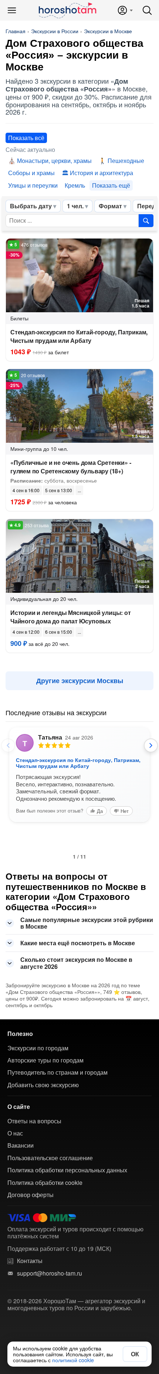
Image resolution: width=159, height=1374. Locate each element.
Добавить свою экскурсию (43, 1085)
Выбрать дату (31, 206)
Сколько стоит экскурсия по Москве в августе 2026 (76, 962)
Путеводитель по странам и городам (57, 1072)
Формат (110, 206)
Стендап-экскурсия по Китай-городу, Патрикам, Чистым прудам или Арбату (79, 336)
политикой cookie (73, 1360)
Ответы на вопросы (34, 1121)
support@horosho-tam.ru (49, 1273)
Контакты (30, 1261)
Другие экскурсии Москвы (79, 680)
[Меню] (12, 10)
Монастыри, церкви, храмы (54, 160)
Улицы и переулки (33, 185)
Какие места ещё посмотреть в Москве (77, 943)
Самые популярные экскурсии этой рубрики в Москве (86, 923)
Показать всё (26, 137)
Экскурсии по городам (37, 1048)
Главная (16, 31)
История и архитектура (101, 172)
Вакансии (20, 1145)
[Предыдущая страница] (8, 745)
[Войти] (124, 10)
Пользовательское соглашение (50, 1158)
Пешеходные (126, 160)
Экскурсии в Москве (108, 31)
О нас (15, 1133)
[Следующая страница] (151, 745)
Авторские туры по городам (45, 1060)
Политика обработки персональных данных (67, 1170)
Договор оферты (30, 1195)
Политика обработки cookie (44, 1182)
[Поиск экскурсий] (146, 220)
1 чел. (75, 206)
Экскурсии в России (54, 31)
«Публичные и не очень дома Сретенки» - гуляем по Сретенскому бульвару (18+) (70, 466)
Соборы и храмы (31, 172)
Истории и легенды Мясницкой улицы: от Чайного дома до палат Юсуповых (70, 616)
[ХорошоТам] (67, 10)
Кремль (75, 185)
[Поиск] (147, 10)
